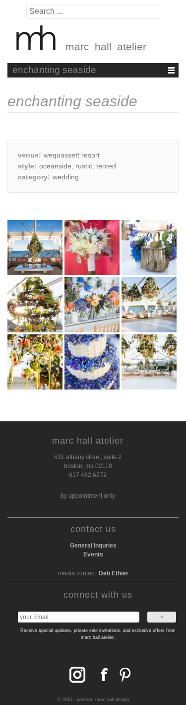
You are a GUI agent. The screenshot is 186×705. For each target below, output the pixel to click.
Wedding (66, 177)
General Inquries (93, 545)
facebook (75, 675)
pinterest (123, 675)
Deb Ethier (113, 573)
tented (106, 166)
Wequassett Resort (72, 155)
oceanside (55, 166)
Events (93, 554)
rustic (83, 166)
